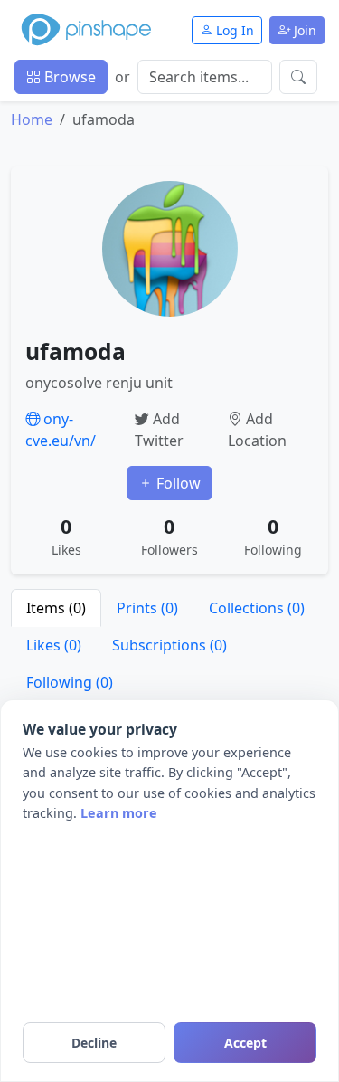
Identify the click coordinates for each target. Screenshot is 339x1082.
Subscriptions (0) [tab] (169, 645)
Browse (68, 77)
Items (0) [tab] (56, 608)
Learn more (118, 812)
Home (31, 119)
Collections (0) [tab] (257, 608)
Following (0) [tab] (69, 682)
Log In (233, 30)
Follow (177, 483)
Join (303, 30)
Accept (245, 1042)
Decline (94, 1042)
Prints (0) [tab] (147, 608)
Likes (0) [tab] (53, 645)
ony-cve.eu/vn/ (60, 430)
